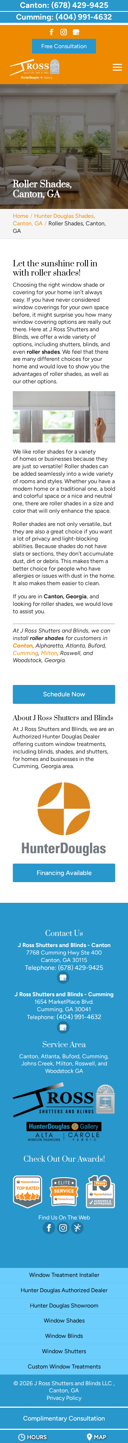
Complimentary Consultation (64, 1418)
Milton (49, 653)
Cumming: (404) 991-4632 (64, 17)
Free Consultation (64, 46)
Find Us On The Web (64, 1217)
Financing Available (64, 873)
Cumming (25, 653)
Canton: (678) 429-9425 (64, 5)
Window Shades (64, 1320)
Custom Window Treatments (64, 1366)
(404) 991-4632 (78, 1017)
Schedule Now (64, 694)
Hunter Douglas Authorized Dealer (64, 1290)
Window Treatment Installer (64, 1274)
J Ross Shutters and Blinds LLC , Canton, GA (74, 1387)
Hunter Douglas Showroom (64, 1305)
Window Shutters (64, 1351)
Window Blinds (64, 1335)
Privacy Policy (64, 1398)
